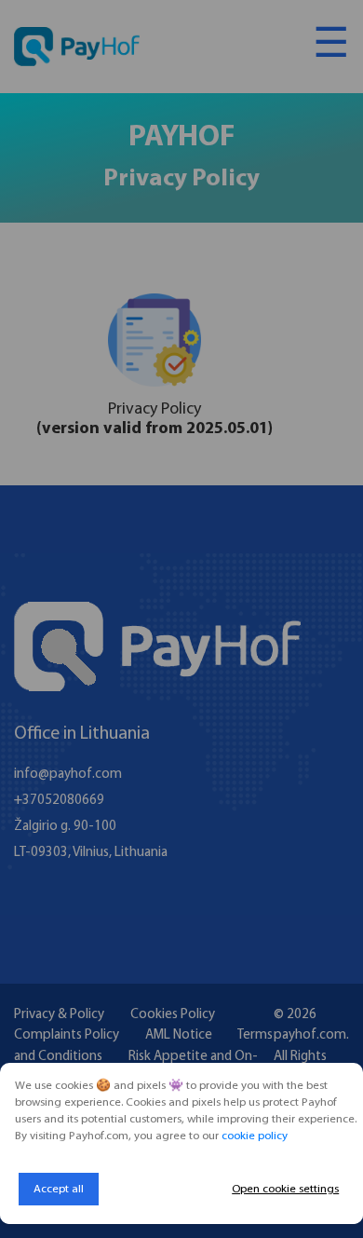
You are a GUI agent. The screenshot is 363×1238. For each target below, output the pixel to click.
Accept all (59, 1189)
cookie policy (255, 1136)
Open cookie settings (285, 1189)
